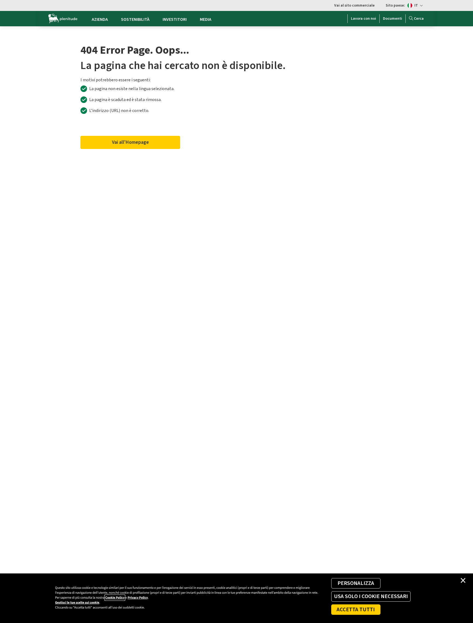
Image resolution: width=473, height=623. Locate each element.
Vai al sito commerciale (354, 5)
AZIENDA (100, 19)
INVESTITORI (175, 19)
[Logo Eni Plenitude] (62, 18)
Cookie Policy (115, 597)
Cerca (419, 18)
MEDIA (205, 19)
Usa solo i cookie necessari (371, 596)
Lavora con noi (363, 18)
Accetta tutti (356, 609)
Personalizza (356, 583)
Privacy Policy (138, 597)
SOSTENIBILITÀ (135, 19)
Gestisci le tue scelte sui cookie (77, 602)
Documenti (392, 18)
